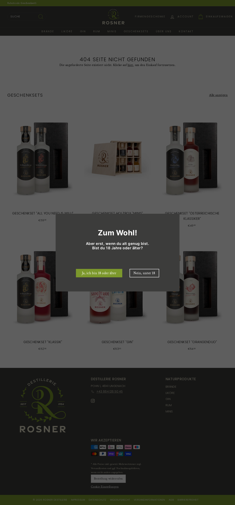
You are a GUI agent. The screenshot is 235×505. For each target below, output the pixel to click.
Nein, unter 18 (144, 273)
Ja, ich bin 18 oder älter (99, 273)
